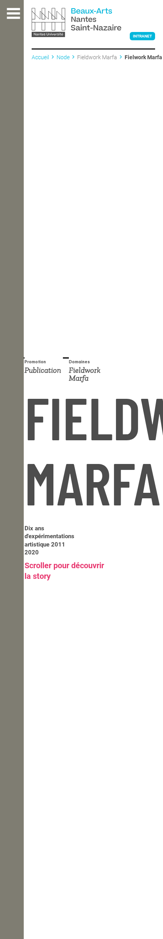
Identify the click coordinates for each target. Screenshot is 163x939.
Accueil (40, 57)
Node (63, 57)
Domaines (79, 362)
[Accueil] (93, 23)
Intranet (142, 36)
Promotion (35, 362)
